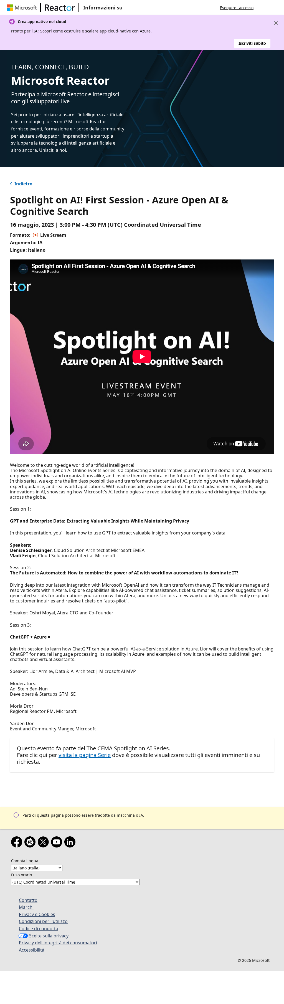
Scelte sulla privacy (49, 936)
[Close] (276, 23)
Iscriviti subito (252, 43)
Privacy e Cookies (37, 914)
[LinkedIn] (71, 843)
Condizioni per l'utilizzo (43, 921)
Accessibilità (31, 950)
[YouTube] (57, 843)
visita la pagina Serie (85, 755)
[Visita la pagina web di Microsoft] (23, 7)
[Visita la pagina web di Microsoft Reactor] (60, 7)
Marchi (26, 907)
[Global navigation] (263, 7)
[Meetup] (31, 843)
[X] (44, 843)
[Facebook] (17, 843)
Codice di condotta (38, 928)
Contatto (28, 900)
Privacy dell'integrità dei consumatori (58, 943)
